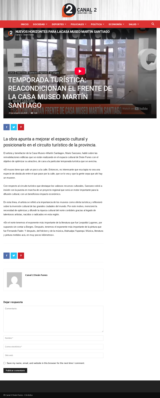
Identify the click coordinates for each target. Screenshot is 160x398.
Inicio (25, 24)
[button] (153, 24)
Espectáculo (32, 73)
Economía (115, 24)
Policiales (77, 24)
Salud (132, 24)
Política (96, 24)
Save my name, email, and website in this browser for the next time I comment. (46, 363)
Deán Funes (21, 73)
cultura (11, 73)
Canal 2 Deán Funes (36, 275)
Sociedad (39, 24)
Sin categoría (54, 73)
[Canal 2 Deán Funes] (80, 10)
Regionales (43, 73)
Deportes (58, 24)
